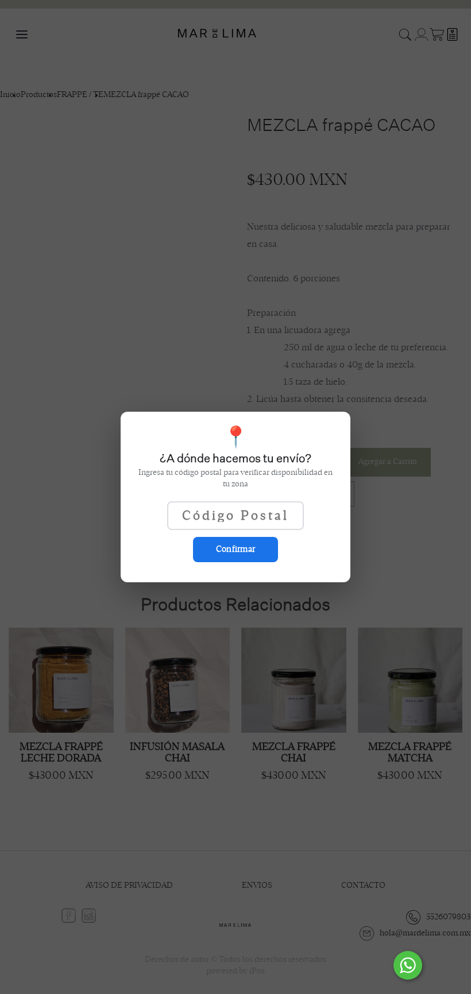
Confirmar (236, 549)
